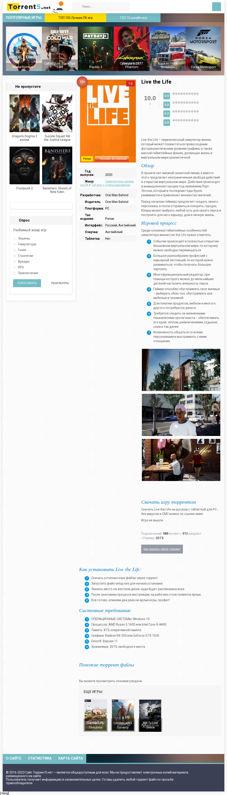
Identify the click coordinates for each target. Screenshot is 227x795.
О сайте (13, 758)
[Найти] (76, 6)
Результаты (60, 283)
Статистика (40, 758)
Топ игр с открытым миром (110, 185)
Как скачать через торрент (162, 549)
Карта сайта (70, 758)
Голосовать (27, 283)
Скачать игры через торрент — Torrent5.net (36, 6)
